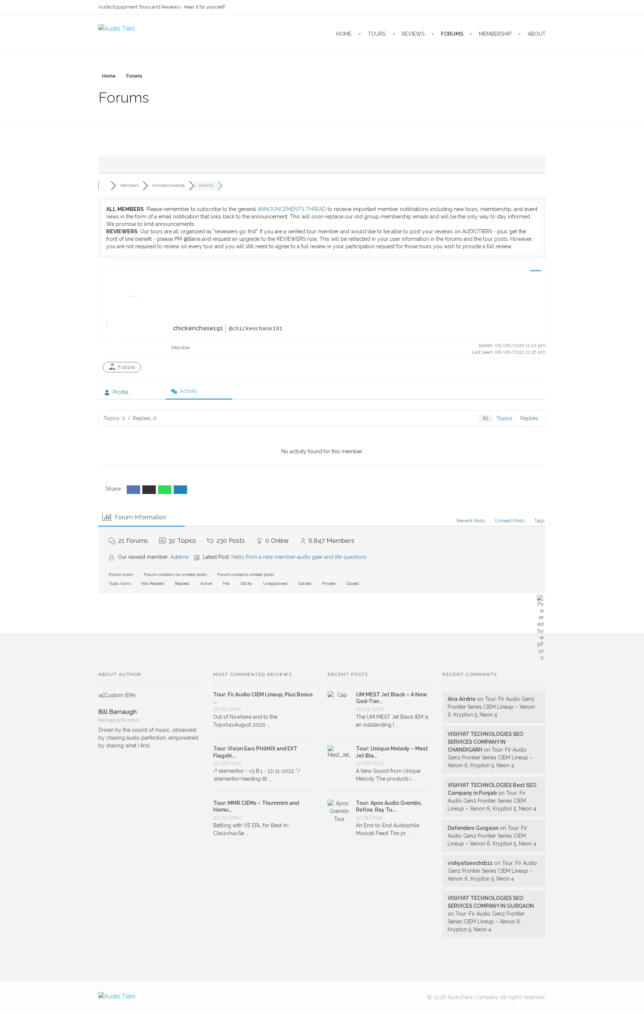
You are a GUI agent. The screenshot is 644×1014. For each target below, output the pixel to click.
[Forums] (104, 185)
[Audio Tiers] (116, 997)
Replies (529, 418)
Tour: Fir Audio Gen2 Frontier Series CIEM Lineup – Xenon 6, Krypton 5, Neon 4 (491, 707)
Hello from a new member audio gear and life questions (299, 557)
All (485, 418)
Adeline (179, 557)
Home (109, 76)
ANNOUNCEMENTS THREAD (292, 209)
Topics (504, 418)
